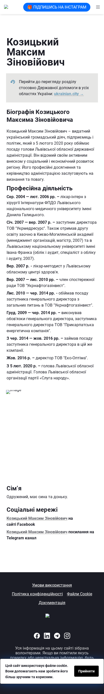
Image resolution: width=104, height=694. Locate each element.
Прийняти (86, 671)
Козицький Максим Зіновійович (37, 518)
